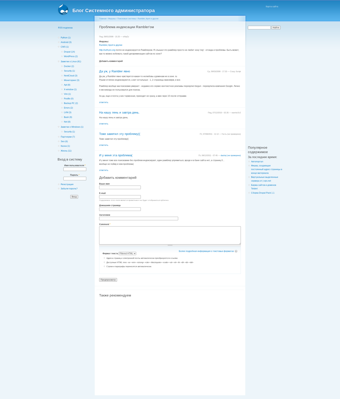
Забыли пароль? (69, 188)
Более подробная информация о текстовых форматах (206, 251)
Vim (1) (67, 94)
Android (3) (66, 42)
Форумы (112, 19)
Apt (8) (67, 85)
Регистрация (67, 184)
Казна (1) (65, 146)
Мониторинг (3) (71, 80)
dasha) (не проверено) (231, 155)
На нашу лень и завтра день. (119, 112)
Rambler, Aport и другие (148, 19)
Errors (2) (68, 108)
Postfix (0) (68, 98)
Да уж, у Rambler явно (114, 71)
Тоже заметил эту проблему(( (119, 134)
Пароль (75, 175)
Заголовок (104, 215)
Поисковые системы (126, 19)
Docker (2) (69, 66)
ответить (103, 102)
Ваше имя (104, 184)
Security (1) (69, 71)
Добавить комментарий (111, 61)
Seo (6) (64, 141)
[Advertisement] (170, 341)
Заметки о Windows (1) (72, 127)
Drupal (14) (69, 52)
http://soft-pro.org (107, 50)
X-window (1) (70, 89)
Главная (102, 19)
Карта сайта (272, 6)
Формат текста (111, 253)
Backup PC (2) (71, 103)
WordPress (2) (71, 56)
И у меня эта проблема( (115, 155)
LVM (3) (67, 112)
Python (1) (66, 37)
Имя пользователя (75, 165)
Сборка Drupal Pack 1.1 (262, 193)
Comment (104, 224)
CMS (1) (65, 47)
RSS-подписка (65, 28)
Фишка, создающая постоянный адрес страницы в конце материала (266, 169)
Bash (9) (68, 117)
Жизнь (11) (66, 151)
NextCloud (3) (70, 75)
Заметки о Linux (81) (71, 61)
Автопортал (257, 161)
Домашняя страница (110, 205)
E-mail (102, 193)
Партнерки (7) (68, 137)
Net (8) (67, 122)
